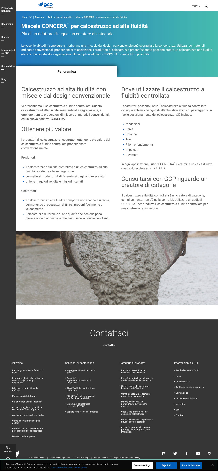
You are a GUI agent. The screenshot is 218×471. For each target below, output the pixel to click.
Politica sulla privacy (60, 458)
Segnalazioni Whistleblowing (127, 458)
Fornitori (180, 415)
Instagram (210, 454)
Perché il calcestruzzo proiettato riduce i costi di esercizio (137, 421)
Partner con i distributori (24, 396)
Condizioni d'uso (36, 458)
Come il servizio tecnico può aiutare (26, 422)
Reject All (166, 465)
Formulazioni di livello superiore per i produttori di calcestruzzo (27, 430)
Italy (195, 6)
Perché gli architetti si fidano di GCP (27, 371)
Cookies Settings (142, 465)
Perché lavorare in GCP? (187, 370)
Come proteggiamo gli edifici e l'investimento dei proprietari (27, 408)
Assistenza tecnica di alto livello (28, 415)
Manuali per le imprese (23, 436)
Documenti (7, 24)
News (178, 376)
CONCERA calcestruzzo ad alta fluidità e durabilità (81, 397)
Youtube (198, 454)
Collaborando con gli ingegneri (27, 402)
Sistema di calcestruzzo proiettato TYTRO (78, 405)
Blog (3, 79)
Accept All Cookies (191, 465)
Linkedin (164, 454)
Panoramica (66, 71)
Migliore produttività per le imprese (25, 389)
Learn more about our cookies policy (69, 467)
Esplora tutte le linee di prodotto (82, 412)
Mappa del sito (101, 458)
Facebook (187, 454)
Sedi (178, 410)
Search (206, 6)
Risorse (5, 37)
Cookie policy (82, 458)
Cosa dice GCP (183, 382)
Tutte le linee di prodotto (60, 17)
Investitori (180, 404)
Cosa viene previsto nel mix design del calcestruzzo (134, 413)
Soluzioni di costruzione (79, 363)
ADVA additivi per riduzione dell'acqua (81, 389)
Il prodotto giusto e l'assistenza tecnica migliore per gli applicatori (27, 380)
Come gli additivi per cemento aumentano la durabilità (136, 395)
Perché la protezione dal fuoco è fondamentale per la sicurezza (137, 379)
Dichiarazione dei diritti (187, 399)
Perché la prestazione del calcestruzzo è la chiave (133, 371)
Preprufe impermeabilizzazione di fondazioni (79, 380)
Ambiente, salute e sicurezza (190, 387)
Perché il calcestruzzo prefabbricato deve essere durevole (134, 404)
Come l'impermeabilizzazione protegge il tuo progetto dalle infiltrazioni (135, 429)
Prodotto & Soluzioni (7, 9)
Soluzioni (39, 17)
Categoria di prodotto (132, 363)
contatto (109, 345)
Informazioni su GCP (8, 52)
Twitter (175, 454)
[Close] (212, 464)
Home (25, 17)
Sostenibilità (8, 66)
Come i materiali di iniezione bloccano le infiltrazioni (135, 387)
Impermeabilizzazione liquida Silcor (81, 371)
